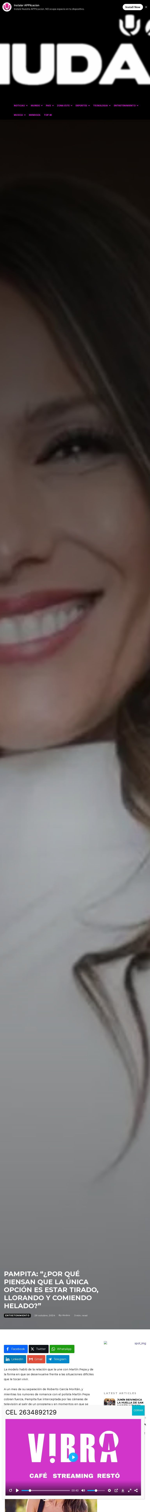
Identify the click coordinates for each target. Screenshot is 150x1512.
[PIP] (116, 1490)
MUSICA (18, 114)
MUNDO (35, 105)
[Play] (17, 1490)
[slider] (45, 1490)
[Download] (123, 1490)
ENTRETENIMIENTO (125, 105)
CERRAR (138, 1410)
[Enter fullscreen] (130, 1490)
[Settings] (109, 1490)
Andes (66, 1315)
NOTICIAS (19, 105)
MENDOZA (34, 114)
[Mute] (83, 1490)
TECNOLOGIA (100, 105)
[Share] (136, 1490)
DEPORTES (81, 105)
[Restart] (10, 1490)
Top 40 (48, 114)
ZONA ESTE (63, 105)
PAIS (48, 105)
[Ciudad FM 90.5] (75, 53)
